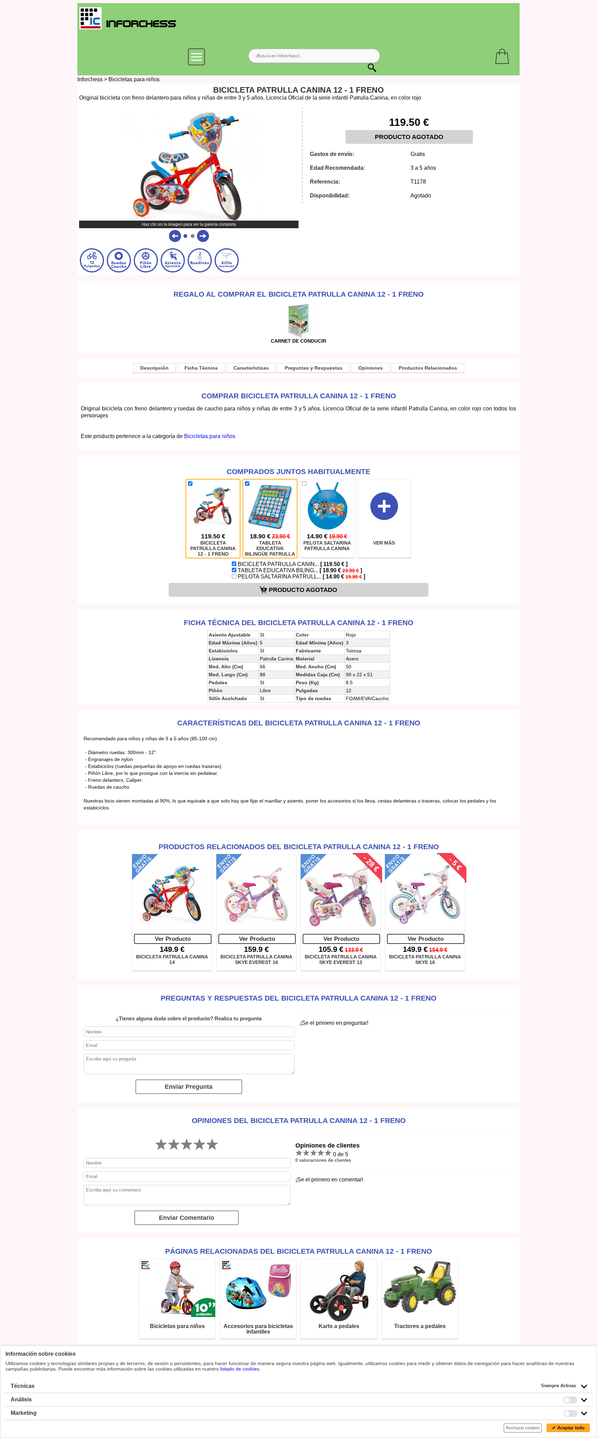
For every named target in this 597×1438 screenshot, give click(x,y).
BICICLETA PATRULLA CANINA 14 (172, 959)
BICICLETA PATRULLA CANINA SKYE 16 (425, 959)
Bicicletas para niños (134, 79)
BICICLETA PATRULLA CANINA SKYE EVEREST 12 (341, 959)
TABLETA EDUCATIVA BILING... (299, 570)
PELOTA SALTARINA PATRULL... (300, 576)
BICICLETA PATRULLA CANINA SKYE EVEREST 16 (256, 959)
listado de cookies (239, 1369)
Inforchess (90, 79)
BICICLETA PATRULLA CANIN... (292, 564)
